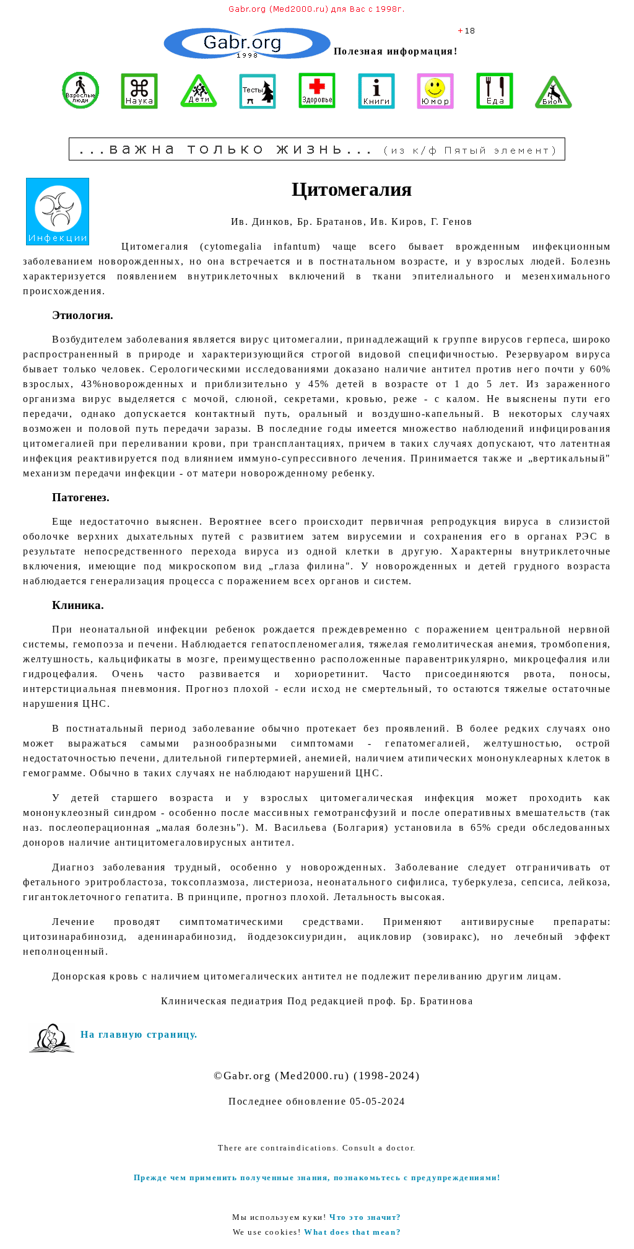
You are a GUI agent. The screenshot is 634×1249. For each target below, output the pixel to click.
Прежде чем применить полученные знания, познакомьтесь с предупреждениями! (317, 1177)
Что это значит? (365, 1217)
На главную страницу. (139, 1034)
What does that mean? (352, 1232)
